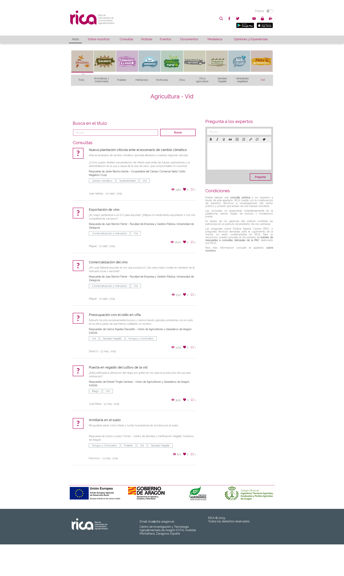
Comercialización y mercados (109, 233)
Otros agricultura (202, 80)
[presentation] (211, 139)
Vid (263, 79)
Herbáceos (141, 79)
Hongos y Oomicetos (141, 338)
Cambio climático (102, 180)
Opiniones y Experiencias (251, 39)
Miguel (93, 246)
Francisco (94, 458)
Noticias (146, 39)
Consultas (126, 39)
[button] (211, 139)
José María (95, 403)
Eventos (165, 39)
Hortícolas (162, 79)
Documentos (189, 39)
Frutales (121, 79)
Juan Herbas (96, 193)
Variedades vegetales (242, 80)
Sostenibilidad (127, 180)
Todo (81, 79)
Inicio (75, 39)
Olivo (182, 79)
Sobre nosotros (99, 39)
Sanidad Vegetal (222, 80)
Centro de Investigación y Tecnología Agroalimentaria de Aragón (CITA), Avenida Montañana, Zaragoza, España (168, 530)
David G (93, 351)
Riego (95, 391)
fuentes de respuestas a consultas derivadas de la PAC (239, 239)
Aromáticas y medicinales (101, 80)
